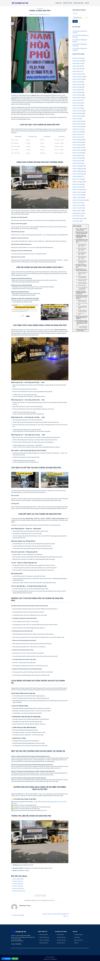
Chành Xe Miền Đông (78, 142)
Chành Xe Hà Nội (77, 105)
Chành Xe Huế (76, 118)
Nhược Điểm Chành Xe (78, 218)
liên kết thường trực (51, 900)
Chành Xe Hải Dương (78, 110)
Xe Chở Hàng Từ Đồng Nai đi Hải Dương (80, 45)
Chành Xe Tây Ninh (77, 184)
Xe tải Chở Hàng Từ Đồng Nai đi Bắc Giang (80, 36)
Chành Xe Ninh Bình (78, 158)
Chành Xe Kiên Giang (78, 126)
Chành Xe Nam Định (78, 152)
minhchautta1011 (46, 14)
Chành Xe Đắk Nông (78, 92)
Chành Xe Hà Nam (77, 103)
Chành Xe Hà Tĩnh (77, 108)
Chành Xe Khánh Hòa (78, 123)
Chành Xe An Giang (77, 58)
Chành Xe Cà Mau (77, 81)
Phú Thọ (61, 801)
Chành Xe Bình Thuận (78, 79)
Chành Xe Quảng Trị (77, 176)
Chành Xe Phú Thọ (77, 160)
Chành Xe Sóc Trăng (78, 179)
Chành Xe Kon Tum (77, 129)
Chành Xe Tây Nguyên (78, 181)
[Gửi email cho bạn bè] (40, 895)
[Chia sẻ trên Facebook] (35, 895)
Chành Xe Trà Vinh (77, 202)
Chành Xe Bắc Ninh (77, 68)
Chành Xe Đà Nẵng (77, 87)
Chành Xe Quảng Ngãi (78, 171)
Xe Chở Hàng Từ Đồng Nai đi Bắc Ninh (80, 40)
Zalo (15, 958)
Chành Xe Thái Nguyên (78, 189)
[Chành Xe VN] (20, 3)
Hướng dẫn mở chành (78, 213)
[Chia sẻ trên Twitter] (37, 895)
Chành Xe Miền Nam (78, 145)
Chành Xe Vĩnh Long (78, 205)
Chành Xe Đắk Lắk (77, 89)
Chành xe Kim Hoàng (18, 915)
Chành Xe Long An (77, 137)
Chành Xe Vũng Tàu (77, 210)
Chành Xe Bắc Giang (78, 60)
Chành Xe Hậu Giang (78, 116)
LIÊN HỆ (87, 3)
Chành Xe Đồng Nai (77, 95)
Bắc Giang (50, 801)
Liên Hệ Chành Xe (77, 215)
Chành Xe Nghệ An (77, 155)
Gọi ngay (6, 958)
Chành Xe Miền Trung (78, 150)
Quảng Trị (55, 801)
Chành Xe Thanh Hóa (78, 192)
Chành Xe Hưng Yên (78, 121)
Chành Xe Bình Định (78, 74)
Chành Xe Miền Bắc (77, 139)
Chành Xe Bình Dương (78, 76)
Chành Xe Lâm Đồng (78, 131)
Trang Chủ (58, 3)
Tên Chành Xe (40, 8)
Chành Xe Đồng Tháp (78, 97)
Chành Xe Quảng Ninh (78, 173)
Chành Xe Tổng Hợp (78, 197)
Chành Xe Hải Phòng (78, 113)
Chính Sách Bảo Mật (50, 957)
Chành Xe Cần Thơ (77, 84)
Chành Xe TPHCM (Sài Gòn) (80, 200)
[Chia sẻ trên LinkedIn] (45, 895)
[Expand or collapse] (87, 226)
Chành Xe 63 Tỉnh (67, 3)
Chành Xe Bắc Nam (78, 3)
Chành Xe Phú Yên (77, 163)
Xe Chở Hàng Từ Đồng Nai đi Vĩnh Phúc (80, 32)
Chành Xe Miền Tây (77, 147)
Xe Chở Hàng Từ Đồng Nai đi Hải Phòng (80, 49)
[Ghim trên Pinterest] (42, 895)
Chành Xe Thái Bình (77, 187)
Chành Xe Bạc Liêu (77, 63)
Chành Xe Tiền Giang (78, 194)
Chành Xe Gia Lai (77, 100)
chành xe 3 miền (34, 98)
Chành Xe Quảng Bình (78, 166)
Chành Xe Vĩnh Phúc (78, 208)
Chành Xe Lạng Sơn (78, 134)
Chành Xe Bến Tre (77, 71)
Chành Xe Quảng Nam (78, 168)
